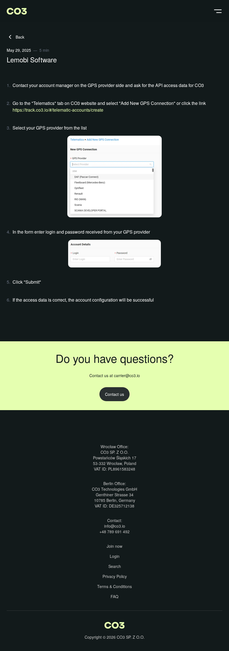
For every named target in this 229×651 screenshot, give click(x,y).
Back (20, 37)
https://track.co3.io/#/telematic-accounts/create (58, 110)
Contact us (114, 394)
